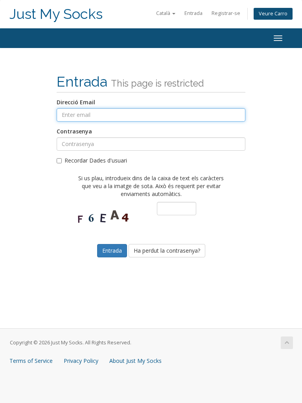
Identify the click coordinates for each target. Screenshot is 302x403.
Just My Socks (56, 14)
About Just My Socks (135, 360)
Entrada (193, 13)
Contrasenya (74, 131)
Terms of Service (31, 360)
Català (163, 13)
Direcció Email (76, 102)
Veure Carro (273, 13)
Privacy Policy (81, 360)
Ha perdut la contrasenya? (167, 250)
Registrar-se (226, 13)
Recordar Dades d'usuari (95, 160)
